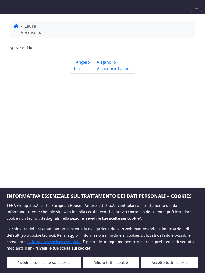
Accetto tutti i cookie (170, 262)
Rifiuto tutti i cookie (110, 262)
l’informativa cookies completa (54, 241)
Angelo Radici (81, 65)
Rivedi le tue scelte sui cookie (43, 262)
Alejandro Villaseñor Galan (113, 65)
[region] (102, 230)
